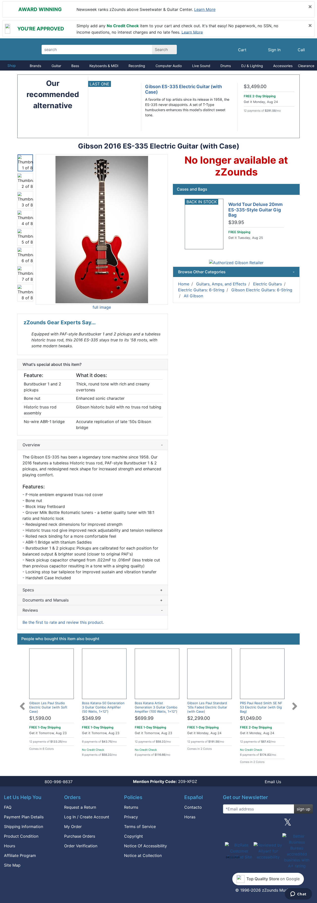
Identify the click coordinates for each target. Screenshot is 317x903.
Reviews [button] (93, 610)
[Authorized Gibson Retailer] (236, 262)
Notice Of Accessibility (145, 845)
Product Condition (21, 836)
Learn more (204, 9)
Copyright (133, 836)
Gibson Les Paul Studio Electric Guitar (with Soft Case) (48, 707)
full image (102, 307)
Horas (189, 816)
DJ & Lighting (252, 66)
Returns (131, 807)
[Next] (295, 703)
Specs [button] (93, 590)
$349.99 (91, 718)
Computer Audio (169, 66)
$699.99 (144, 718)
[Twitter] (287, 824)
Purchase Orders (79, 836)
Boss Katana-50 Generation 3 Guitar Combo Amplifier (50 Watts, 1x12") (103, 707)
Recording (137, 66)
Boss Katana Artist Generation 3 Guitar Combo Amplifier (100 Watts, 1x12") (156, 707)
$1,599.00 (40, 718)
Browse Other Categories (236, 272)
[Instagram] (268, 824)
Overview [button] (93, 445)
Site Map (12, 865)
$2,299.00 (198, 718)
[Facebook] (248, 824)
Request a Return (80, 807)
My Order (73, 826)
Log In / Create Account (86, 816)
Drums (225, 66)
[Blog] (228, 824)
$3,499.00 (255, 86)
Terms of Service (140, 826)
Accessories (282, 66)
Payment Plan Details (24, 816)
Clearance (306, 66)
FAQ (7, 807)
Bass (75, 66)
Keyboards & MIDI (103, 66)
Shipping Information (23, 826)
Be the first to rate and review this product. (63, 622)
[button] (102, 229)
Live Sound (201, 66)
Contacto (193, 807)
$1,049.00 (251, 718)
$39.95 (236, 222)
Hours (9, 845)
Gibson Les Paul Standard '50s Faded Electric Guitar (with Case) (207, 707)
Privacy (131, 816)
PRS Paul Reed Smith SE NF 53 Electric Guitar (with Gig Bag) (261, 707)
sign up (303, 808)
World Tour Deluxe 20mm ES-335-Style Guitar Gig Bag (255, 210)
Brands (35, 66)
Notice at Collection (143, 855)
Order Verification (80, 845)
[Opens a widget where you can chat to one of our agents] (298, 894)
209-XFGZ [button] (165, 781)
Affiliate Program (20, 855)
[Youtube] (307, 824)
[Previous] (22, 703)
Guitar (56, 66)
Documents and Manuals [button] (93, 600)
